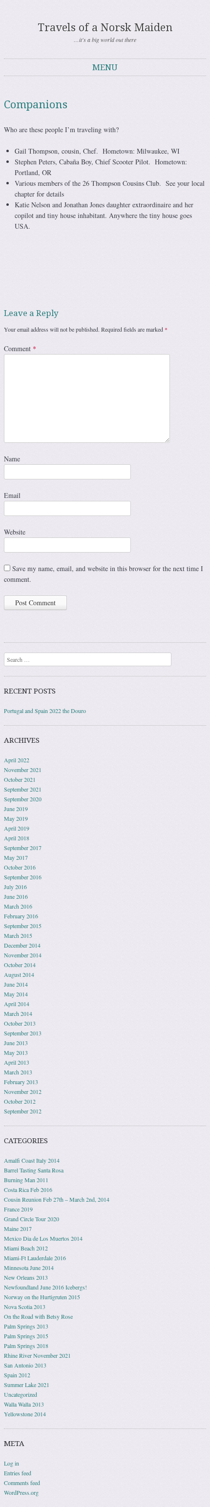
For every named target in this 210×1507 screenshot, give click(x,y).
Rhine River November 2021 (37, 1355)
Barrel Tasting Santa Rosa (33, 1170)
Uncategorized (20, 1394)
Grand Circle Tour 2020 (31, 1219)
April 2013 (16, 1062)
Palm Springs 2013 (26, 1326)
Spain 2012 (17, 1375)
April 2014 (16, 1004)
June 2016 (16, 896)
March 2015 (18, 935)
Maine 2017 (18, 1228)
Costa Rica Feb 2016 (28, 1189)
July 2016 (15, 887)
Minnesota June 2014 (29, 1267)
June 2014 (16, 984)
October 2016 (20, 867)
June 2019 (16, 809)
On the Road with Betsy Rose (38, 1316)
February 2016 (21, 916)
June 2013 (16, 1043)
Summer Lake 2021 (26, 1384)
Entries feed (17, 1473)
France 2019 (18, 1209)
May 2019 (16, 818)
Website (14, 531)
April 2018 (16, 838)
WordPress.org (21, 1492)
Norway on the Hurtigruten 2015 (42, 1297)
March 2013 (18, 1072)
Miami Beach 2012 (26, 1248)
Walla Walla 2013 (24, 1404)
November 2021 (23, 769)
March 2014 (18, 1013)
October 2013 (20, 1023)
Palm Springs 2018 (26, 1345)
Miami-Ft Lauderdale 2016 (35, 1258)
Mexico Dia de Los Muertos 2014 (43, 1238)
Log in (11, 1463)
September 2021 (23, 789)
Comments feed (22, 1483)
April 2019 (16, 828)
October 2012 (20, 1101)
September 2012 (23, 1111)
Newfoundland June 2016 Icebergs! (45, 1287)
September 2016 (23, 877)
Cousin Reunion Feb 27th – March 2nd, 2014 (56, 1199)
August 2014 (19, 974)
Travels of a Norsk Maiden (105, 27)
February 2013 (21, 1082)
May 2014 (16, 994)
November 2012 (23, 1091)
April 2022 (16, 760)
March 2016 (18, 906)
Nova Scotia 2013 (24, 1306)
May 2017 (16, 857)
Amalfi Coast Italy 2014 (32, 1160)
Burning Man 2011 (26, 1180)
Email (12, 495)
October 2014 (20, 965)
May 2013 (16, 1052)
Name (12, 458)
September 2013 (23, 1033)
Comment (20, 348)
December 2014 (22, 945)
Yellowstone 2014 (25, 1414)
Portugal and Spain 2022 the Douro (45, 710)
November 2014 (23, 955)
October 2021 (20, 779)
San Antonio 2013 (25, 1365)
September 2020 (23, 799)
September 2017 (23, 848)
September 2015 (23, 926)
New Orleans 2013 (26, 1277)
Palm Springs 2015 (26, 1336)
